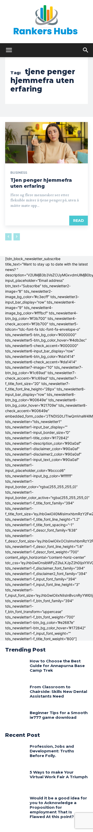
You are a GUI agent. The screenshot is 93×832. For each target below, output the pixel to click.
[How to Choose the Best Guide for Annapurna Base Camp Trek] (15, 667)
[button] (9, 50)
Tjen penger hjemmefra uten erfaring (41, 183)
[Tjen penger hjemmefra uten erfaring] (46, 142)
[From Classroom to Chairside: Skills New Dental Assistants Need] (15, 693)
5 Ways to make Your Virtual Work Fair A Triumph (59, 774)
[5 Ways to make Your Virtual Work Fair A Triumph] (15, 779)
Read (78, 220)
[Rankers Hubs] (46, 21)
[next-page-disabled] (16, 236)
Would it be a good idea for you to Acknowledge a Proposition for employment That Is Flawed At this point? (58, 807)
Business (18, 172)
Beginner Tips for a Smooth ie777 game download (59, 715)
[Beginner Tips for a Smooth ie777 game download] (15, 719)
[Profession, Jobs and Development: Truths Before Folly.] (15, 753)
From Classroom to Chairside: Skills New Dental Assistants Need (58, 691)
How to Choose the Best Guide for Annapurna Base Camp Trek (57, 666)
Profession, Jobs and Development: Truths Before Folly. (52, 751)
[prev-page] (8, 236)
